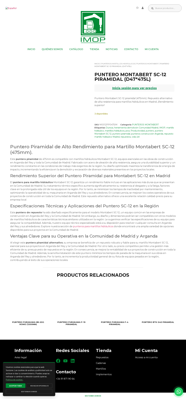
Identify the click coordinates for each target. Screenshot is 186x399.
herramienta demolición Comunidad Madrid (136, 127)
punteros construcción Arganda (147, 133)
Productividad (138, 130)
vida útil (136, 137)
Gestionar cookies (93, 396)
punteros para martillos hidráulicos (93, 226)
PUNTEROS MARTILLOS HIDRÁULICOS (118, 64)
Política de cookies (14, 379)
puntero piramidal (121, 133)
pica (128, 130)
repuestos (126, 137)
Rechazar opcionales (39, 386)
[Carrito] (137, 7)
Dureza (109, 127)
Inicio (97, 64)
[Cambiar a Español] (11, 8)
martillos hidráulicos (115, 130)
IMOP (162, 127)
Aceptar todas (15, 386)
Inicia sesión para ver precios (134, 88)
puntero (150, 130)
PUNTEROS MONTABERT (148, 64)
